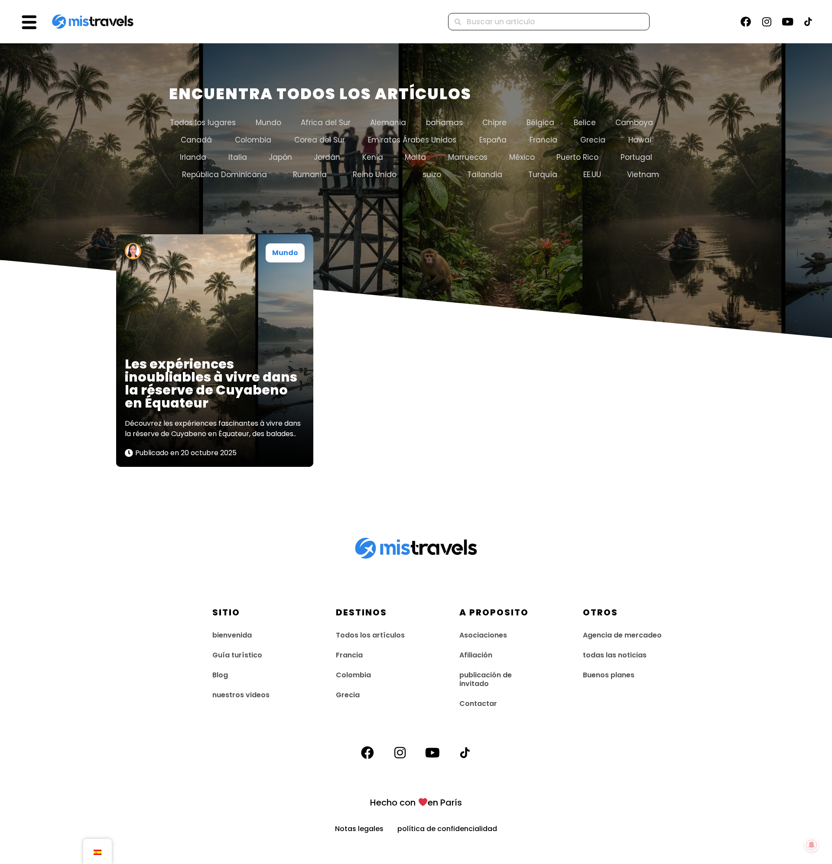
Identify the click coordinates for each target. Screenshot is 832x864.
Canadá (196, 140)
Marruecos (468, 157)
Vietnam (643, 174)
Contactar (478, 704)
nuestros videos (241, 695)
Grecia (592, 140)
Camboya (634, 122)
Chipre (494, 122)
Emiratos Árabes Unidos (412, 140)
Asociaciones (483, 635)
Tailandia (484, 174)
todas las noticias (615, 655)
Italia (237, 157)
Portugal (636, 157)
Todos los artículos (370, 635)
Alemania (388, 122)
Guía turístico (237, 655)
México (522, 157)
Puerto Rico (577, 157)
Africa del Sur (326, 122)
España (493, 140)
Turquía (542, 174)
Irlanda (193, 157)
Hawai (639, 140)
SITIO (226, 612)
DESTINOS (361, 612)
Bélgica (540, 122)
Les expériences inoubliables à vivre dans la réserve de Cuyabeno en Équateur (211, 383)
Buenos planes (608, 675)
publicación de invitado (485, 679)
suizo (431, 174)
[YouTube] (787, 21)
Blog (220, 675)
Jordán (327, 157)
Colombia (253, 140)
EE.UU (592, 174)
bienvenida (232, 635)
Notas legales (366, 829)
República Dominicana (224, 174)
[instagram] (766, 21)
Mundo (268, 122)
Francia (543, 140)
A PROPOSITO (494, 612)
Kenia (372, 157)
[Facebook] (745, 21)
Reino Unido (374, 174)
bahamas (444, 122)
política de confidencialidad (447, 829)
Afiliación (475, 655)
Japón (280, 157)
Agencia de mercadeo (622, 635)
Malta (415, 157)
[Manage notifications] (812, 845)
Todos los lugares (203, 122)
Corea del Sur (319, 140)
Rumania (310, 174)
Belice (585, 122)
